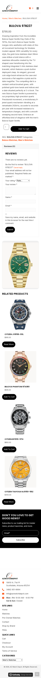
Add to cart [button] (9, 397)
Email (8, 206)
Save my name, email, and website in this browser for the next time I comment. (20, 220)
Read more (9, 344)
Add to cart (23, 129)
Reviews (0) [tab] (9, 146)
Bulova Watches (9, 140)
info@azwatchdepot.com (17, 594)
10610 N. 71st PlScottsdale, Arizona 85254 (18, 584)
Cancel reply (18, 167)
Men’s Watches (15, 18)
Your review (11, 184)
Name (8, 197)
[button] (37, 8)
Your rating (10, 181)
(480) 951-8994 (13, 589)
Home (4, 18)
